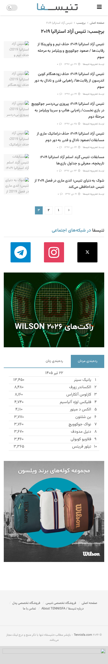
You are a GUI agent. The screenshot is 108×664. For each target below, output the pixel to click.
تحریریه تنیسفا (90, 64)
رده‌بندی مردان (87, 361)
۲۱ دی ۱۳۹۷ (71, 194)
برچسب (81, 23)
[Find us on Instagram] (54, 252)
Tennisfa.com (83, 635)
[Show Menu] (99, 7)
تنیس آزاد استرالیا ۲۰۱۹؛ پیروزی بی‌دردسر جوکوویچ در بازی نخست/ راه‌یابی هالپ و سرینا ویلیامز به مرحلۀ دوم (67, 110)
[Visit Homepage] (57, 8)
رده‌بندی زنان (54, 361)
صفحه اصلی (97, 23)
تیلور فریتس (81, 447)
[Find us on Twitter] (87, 252)
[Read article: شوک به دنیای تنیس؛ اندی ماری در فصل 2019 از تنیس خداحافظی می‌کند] (16, 186)
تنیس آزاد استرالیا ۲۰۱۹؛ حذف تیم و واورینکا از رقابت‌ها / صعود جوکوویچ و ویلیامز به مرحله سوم (70, 50)
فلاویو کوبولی (81, 439)
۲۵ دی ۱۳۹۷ (71, 124)
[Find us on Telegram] (20, 252)
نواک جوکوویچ (80, 424)
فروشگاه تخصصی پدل (26, 603)
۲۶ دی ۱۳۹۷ (71, 94)
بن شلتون (83, 417)
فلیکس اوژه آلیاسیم (75, 402)
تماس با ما (29, 608)
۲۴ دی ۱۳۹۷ (71, 147)
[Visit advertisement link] (54, 310)
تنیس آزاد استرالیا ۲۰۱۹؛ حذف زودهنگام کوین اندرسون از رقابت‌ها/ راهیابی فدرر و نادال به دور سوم (69, 80)
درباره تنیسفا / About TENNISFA (62, 608)
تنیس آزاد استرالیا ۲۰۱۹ (59, 23)
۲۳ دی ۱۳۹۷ (71, 171)
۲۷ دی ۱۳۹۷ (71, 64)
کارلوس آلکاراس (78, 394)
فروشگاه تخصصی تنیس (61, 603)
